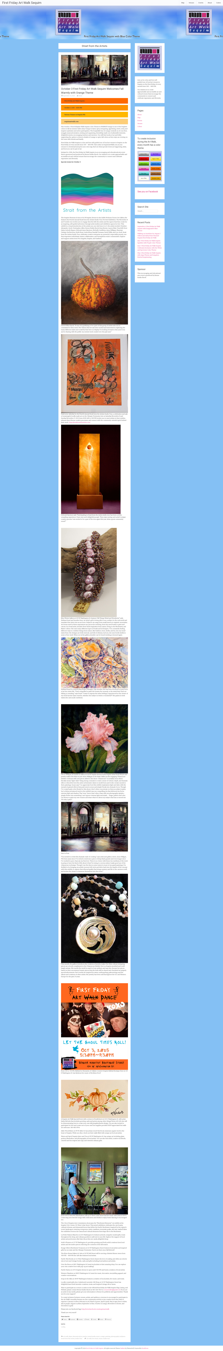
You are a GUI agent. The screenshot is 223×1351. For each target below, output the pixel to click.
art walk (65, 1336)
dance (70, 1336)
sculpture (122, 1336)
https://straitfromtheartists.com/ (79, 422)
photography (115, 1336)
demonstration (77, 1336)
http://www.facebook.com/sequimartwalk (95, 1309)
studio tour (106, 1338)
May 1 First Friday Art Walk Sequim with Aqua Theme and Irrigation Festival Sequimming (149, 255)
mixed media (92, 1336)
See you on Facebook (147, 191)
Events (201, 3)
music (98, 1336)
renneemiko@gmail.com (112, 1290)
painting (107, 1336)
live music (95, 1338)
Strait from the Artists (68, 1338)
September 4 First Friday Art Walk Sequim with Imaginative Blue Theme (148, 228)
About (210, 3)
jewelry (85, 1336)
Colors (218, 3)
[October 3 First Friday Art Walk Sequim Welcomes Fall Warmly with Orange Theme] (94, 85)
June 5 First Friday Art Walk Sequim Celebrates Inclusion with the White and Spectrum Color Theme (149, 248)
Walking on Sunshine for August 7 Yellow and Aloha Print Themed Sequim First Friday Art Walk (149, 236)
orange (102, 1336)
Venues (191, 3)
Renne (80, 96)
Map (182, 3)
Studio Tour (78, 1338)
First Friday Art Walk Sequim (21, 3)
